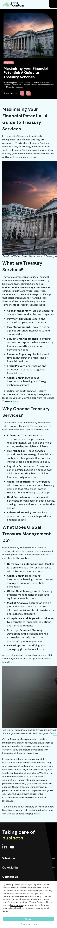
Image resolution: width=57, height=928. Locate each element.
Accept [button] (28, 919)
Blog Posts (8, 63)
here (15, 401)
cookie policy (17, 905)
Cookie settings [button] (28, 924)
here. (38, 813)
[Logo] (13, 4)
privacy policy (34, 905)
